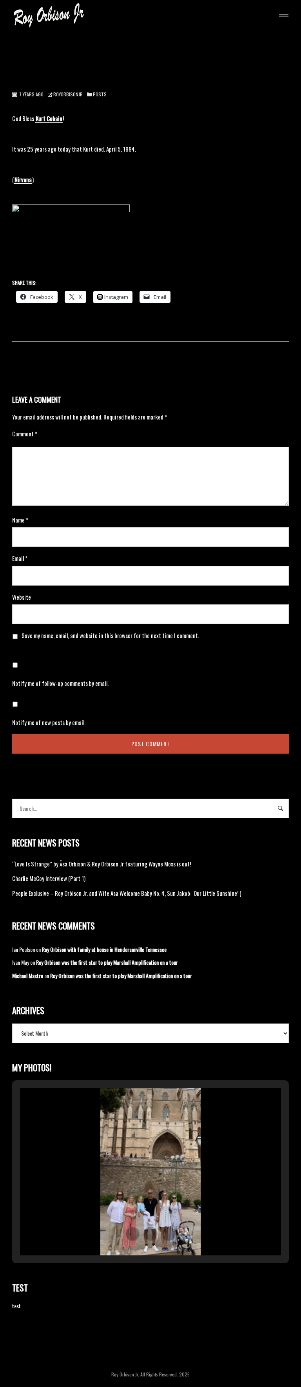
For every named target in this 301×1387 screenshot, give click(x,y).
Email (19, 558)
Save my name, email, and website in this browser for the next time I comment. (110, 635)
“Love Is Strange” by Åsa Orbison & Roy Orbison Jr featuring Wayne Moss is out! (101, 863)
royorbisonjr (68, 94)
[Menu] (282, 16)
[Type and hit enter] (280, 808)
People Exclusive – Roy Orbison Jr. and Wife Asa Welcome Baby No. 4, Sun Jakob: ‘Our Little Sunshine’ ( (126, 893)
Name (20, 519)
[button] (132, 1234)
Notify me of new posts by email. (48, 722)
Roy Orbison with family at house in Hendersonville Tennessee (104, 949)
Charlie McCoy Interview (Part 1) (48, 878)
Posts (100, 94)
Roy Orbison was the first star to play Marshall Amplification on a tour (107, 962)
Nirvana (23, 179)
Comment (24, 433)
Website (21, 597)
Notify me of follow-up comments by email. (60, 683)
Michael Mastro (27, 975)
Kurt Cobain (49, 118)
